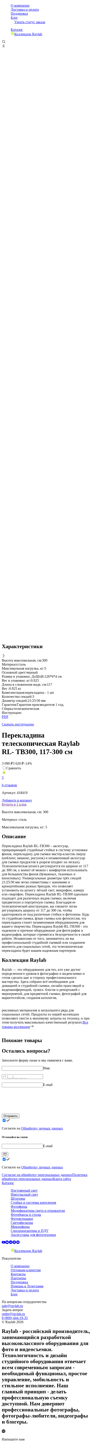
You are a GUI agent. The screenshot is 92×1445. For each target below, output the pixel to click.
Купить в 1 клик (14, 804)
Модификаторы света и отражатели (38, 1210)
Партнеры (18, 1278)
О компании (20, 5)
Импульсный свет (24, 1194)
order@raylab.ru (13, 1314)
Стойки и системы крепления (33, 1202)
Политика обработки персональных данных (44, 1177)
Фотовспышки (22, 1219)
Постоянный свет (24, 1190)
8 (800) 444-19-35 (15, 1318)
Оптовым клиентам (26, 1270)
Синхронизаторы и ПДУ (29, 1231)
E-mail (47, 1085)
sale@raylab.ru (12, 1306)
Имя (46, 1068)
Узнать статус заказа (29, 22)
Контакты (18, 1274)
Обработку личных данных (42, 1128)
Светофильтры (22, 1223)
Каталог (17, 30)
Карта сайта (62, 1179)
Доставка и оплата (25, 9)
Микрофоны (20, 1227)
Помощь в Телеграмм (27, 1286)
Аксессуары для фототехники (33, 1235)
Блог (14, 17)
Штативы (18, 1198)
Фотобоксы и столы (26, 1215)
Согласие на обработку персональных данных (37, 1175)
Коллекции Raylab (28, 34)
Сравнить (13, 768)
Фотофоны (19, 1206)
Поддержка (19, 13)
